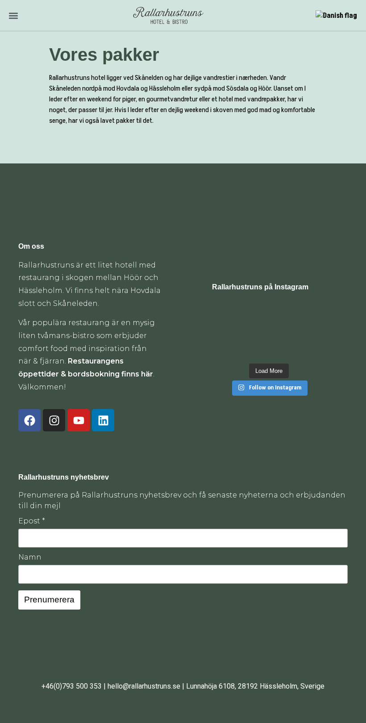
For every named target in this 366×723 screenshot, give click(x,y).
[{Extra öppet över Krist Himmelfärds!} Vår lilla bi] (253, 349)
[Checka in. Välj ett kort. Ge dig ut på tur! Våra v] (312, 349)
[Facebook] (29, 420)
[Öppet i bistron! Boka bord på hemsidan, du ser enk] (224, 312)
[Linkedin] (103, 420)
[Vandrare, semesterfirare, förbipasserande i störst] (253, 312)
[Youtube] (78, 420)
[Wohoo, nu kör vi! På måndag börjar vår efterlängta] (283, 330)
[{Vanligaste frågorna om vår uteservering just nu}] (283, 312)
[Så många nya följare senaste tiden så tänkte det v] (253, 330)
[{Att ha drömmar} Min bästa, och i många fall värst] (224, 330)
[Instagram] (54, 420)
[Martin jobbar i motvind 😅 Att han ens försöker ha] (312, 330)
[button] (13, 15)
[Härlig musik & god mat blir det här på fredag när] (283, 349)
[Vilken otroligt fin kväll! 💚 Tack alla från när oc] (312, 312)
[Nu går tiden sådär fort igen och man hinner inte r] (224, 349)
